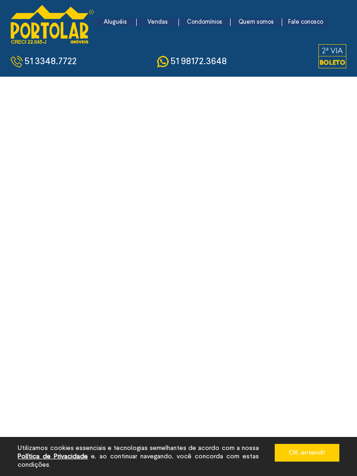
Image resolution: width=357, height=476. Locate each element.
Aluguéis (115, 22)
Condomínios (204, 22)
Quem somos (256, 22)
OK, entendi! (307, 453)
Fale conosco (305, 22)
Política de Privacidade (53, 456)
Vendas (157, 22)
